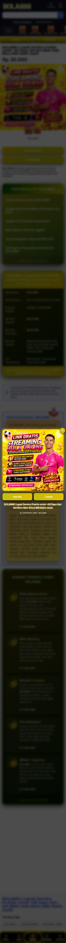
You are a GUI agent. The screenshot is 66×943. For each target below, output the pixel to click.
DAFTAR (17, 496)
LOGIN (48, 496)
